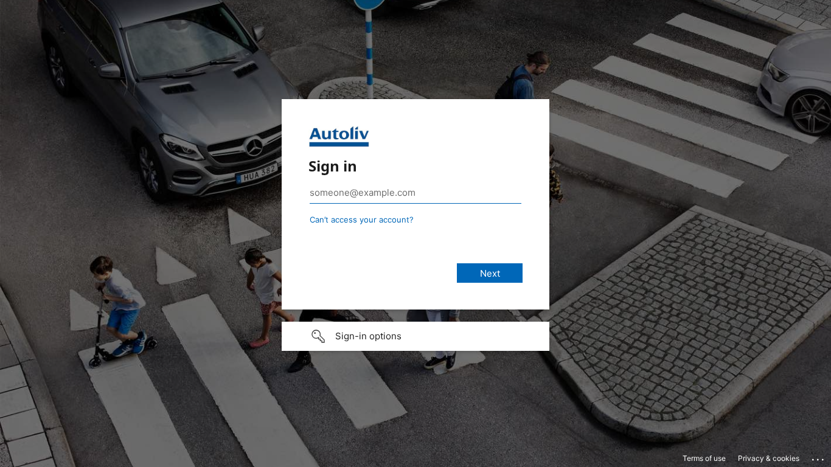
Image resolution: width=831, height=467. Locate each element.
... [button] (819, 457)
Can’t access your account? (362, 219)
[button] (415, 336)
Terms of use (704, 458)
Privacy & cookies (768, 458)
